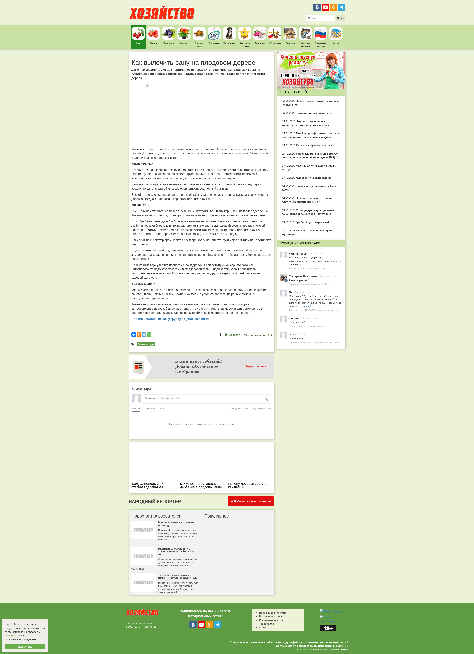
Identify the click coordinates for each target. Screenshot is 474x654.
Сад (138, 43)
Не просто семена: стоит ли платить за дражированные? (307, 199)
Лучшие (150, 408)
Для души (259, 43)
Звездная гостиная (244, 44)
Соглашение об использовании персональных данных (312, 646)
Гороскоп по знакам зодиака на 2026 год (310, 284)
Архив (335, 43)
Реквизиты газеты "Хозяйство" (271, 621)
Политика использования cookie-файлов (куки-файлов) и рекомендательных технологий (289, 642)
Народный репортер (272, 612)
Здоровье (214, 43)
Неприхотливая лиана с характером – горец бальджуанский (305, 123)
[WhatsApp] (149, 334)
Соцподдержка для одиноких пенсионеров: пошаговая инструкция (308, 212)
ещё (308, 306)
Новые (136, 408)
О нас (262, 627)
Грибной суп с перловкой (305, 222)
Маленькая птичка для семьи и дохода (309, 167)
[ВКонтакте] (317, 7)
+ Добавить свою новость (251, 501)
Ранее (163, 408)
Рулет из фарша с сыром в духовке (307, 326)
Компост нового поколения (307, 113)
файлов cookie (13, 635)
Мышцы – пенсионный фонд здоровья (307, 232)
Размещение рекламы (273, 616)
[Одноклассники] (333, 7)
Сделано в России (320, 44)
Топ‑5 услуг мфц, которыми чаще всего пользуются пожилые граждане (311, 135)
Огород (154, 43)
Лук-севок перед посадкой (306, 177)
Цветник (183, 43)
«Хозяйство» (339, 649)
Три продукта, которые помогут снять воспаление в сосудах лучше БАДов (310, 155)
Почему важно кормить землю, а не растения (310, 102)
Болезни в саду (146, 344)
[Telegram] (341, 7)
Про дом (290, 43)
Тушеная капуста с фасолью (307, 145)
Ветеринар (229, 43)
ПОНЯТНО (25, 646)
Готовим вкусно (199, 44)
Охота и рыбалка (305, 44)
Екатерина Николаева (303, 276)
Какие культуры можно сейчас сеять (309, 187)
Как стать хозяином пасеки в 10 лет (307, 268)
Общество (275, 43)
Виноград (168, 43)
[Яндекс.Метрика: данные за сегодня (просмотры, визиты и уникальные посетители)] (331, 611)
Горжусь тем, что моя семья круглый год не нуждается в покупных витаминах (329, 341)
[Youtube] (325, 7)
